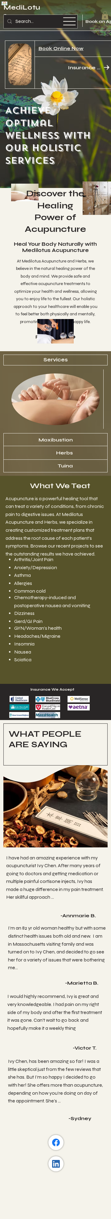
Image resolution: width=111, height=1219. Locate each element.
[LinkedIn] (56, 1163)
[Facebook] (56, 1142)
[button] (105, 15)
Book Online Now (61, 48)
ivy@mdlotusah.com (37, 1189)
